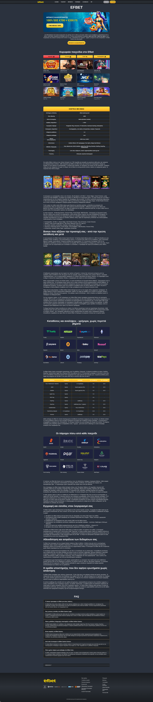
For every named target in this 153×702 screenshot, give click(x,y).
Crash (84, 56)
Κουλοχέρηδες (100, 56)
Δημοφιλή (50, 56)
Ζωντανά (67, 56)
